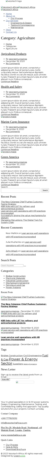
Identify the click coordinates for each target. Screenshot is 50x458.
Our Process (17, 18)
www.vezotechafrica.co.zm (13, 435)
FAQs (8, 30)
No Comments (13, 63)
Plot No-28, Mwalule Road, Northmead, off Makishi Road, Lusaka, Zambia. (21, 428)
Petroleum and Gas (15, 285)
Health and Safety (11, 86)
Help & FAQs (12, 447)
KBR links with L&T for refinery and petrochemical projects (18, 207)
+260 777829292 (9, 418)
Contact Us (11, 32)
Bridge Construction (16, 276)
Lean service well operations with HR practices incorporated (20, 338)
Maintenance (17, 27)
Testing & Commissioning (23, 25)
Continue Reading (10, 81)
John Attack (12, 251)
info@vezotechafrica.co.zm (14, 423)
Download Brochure (16, 449)
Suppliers (18, 364)
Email (3, 377)
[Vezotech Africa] (9, 7)
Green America (10, 156)
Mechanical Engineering (17, 283)
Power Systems (13, 287)
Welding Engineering (30, 364)
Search (4, 187)
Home (9, 14)
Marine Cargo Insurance (15, 121)
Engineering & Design (21, 23)
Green (19, 456)
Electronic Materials (15, 278)
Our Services (12, 21)
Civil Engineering (32, 355)
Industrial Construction (17, 281)
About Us (10, 16)
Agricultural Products (13, 53)
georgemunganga (18, 59)
